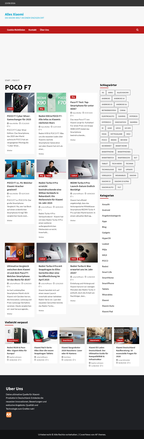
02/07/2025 (25, 194)
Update (129, 169)
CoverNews (85, 434)
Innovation (120, 122)
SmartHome (108, 277)
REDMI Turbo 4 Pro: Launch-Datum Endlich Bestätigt (82, 186)
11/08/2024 (91, 277)
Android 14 (119, 98)
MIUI (128, 134)
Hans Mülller (13, 123)
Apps (104, 221)
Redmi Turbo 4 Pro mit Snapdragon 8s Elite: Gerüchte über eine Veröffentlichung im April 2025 (50, 273)
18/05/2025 (59, 207)
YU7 (119, 187)
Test (120, 169)
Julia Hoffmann (46, 207)
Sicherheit (107, 146)
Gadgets (106, 232)
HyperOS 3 (106, 122)
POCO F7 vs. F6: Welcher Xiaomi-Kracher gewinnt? (19, 186)
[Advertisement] (72, 54)
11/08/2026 (95, 366)
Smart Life (107, 272)
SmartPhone (13, 259)
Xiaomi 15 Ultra (122, 181)
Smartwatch (108, 158)
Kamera (133, 122)
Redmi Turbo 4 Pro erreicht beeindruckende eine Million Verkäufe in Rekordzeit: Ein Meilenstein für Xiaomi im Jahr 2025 (51, 193)
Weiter (9, 150)
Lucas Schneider (124, 360)
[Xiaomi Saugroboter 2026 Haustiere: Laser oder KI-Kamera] (72, 335)
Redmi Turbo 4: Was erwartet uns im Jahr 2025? (81, 270)
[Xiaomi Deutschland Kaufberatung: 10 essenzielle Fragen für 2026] (126, 335)
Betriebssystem (109, 110)
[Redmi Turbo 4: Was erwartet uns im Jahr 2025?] (83, 253)
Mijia (104, 134)
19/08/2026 (13, 360)
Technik (129, 163)
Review (124, 140)
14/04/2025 (91, 194)
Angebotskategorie (111, 215)
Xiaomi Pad (107, 311)
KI (103, 128)
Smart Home (121, 146)
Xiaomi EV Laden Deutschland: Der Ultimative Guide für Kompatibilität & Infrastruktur (98, 353)
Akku (110, 92)
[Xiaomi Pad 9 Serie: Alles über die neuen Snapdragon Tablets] (44, 335)
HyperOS (133, 116)
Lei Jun (128, 128)
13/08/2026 (68, 360)
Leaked (74, 175)
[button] (137, 29)
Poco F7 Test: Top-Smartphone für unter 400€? (82, 106)
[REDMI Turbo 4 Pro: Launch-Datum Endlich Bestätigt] (83, 169)
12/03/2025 (59, 283)
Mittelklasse (116, 134)
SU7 (135, 158)
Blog (41, 109)
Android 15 (107, 104)
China (122, 110)
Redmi (48, 175)
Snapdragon (124, 158)
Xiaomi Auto (107, 187)
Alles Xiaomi (14, 14)
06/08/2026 (122, 363)
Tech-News (117, 163)
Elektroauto (108, 116)
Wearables (120, 175)
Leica (118, 128)
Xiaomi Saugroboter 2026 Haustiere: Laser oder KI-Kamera (72, 350)
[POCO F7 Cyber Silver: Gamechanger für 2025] (19, 102)
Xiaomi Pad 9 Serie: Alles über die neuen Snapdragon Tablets (44, 350)
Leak (110, 128)
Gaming (121, 116)
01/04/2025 (28, 283)
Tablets (105, 289)
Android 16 (121, 104)
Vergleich (106, 175)
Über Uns (44, 29)
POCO (10, 109)
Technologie (108, 169)
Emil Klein (67, 357)
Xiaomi (133, 175)
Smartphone (108, 152)
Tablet (105, 163)
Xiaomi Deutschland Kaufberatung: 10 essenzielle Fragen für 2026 (126, 352)
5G (103, 92)
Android (106, 98)
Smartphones (124, 152)
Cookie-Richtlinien (16, 29)
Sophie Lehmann (15, 357)
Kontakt (32, 29)
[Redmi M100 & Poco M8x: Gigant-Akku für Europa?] (17, 335)
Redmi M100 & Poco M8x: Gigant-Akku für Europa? (17, 350)
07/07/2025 (89, 113)
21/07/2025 (57, 127)
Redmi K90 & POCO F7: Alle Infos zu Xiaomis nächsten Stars (50, 119)
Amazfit (106, 204)
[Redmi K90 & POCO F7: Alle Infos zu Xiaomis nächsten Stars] (51, 102)
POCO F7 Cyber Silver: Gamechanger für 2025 (19, 117)
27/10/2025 (25, 123)
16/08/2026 (40, 360)
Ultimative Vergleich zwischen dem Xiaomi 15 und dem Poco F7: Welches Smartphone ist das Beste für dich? (18, 273)
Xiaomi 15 (106, 181)
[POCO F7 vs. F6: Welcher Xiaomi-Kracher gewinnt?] (19, 169)
